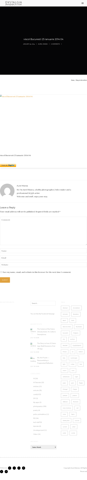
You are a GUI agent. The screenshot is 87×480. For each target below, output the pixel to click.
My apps (36, 402)
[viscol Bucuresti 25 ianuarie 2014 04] (43, 122)
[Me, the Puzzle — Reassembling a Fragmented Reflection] (33, 360)
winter (73, 433)
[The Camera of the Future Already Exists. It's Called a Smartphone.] (33, 331)
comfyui (72, 339)
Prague (75, 389)
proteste (65, 395)
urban (73, 427)
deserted (65, 345)
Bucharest (79, 327)
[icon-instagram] (24, 468)
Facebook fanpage (47, 314)
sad (77, 408)
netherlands (66, 377)
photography (37, 406)
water (64, 433)
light (64, 364)
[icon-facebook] (10, 468)
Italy (64, 358)
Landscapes (74, 358)
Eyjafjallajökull (77, 345)
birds (72, 320)
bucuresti (65, 333)
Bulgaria (75, 333)
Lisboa (72, 364)
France (64, 352)
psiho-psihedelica (39, 414)
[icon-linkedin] (2, 471)
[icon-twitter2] (15, 468)
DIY (34, 398)
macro (64, 370)
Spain (73, 414)
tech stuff (36, 422)
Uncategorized (38, 430)
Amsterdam (76, 308)
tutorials (36, 426)
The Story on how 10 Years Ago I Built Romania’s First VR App (46, 346)
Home (72, 80)
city (64, 339)
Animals (65, 314)
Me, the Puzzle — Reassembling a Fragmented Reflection (45, 360)
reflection (65, 402)
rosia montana (67, 408)
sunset (65, 427)
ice (72, 352)
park (72, 383)
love (81, 364)
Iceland (81, 352)
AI (34, 378)
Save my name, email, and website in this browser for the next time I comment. (37, 272)
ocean (64, 383)
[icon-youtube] (6, 471)
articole (36, 390)
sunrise (77, 420)
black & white (67, 327)
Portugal (65, 389)
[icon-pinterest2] (19, 468)
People (81, 383)
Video (35, 434)
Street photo (66, 420)
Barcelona (76, 314)
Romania (75, 402)
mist (73, 370)
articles (36, 386)
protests (74, 395)
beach (64, 320)
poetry (35, 410)
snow (64, 414)
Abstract (65, 308)
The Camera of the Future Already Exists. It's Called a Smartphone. (46, 331)
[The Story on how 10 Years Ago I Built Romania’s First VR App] (33, 345)
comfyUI (36, 394)
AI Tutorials (37, 382)
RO (34, 418)
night (76, 377)
